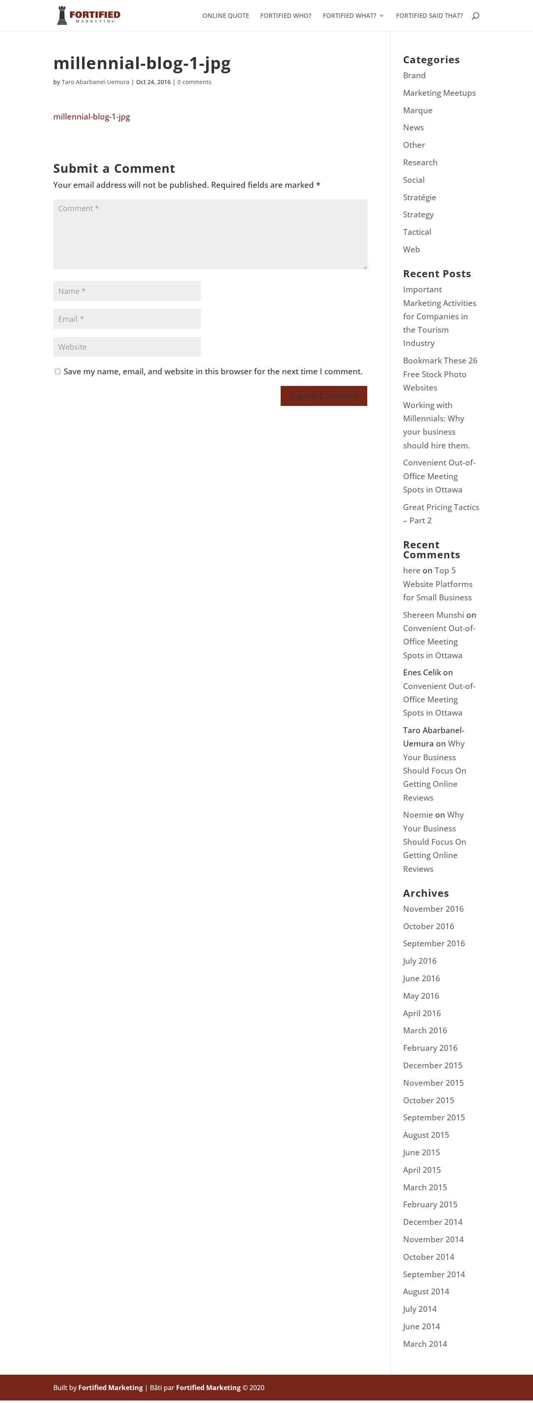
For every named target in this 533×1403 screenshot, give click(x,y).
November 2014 (433, 1239)
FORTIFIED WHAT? (349, 16)
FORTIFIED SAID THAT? (429, 16)
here (412, 570)
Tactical (417, 231)
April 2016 (422, 1013)
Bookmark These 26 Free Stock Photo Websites (440, 374)
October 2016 (428, 926)
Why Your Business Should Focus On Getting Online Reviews (434, 770)
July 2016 (420, 960)
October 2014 (428, 1256)
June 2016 (421, 978)
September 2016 (434, 943)
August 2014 (426, 1291)
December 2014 (433, 1221)
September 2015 (434, 1117)
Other (414, 144)
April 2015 (422, 1169)
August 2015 (426, 1134)
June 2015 (421, 1152)
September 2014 (434, 1274)
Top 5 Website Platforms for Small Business (438, 584)
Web (411, 249)
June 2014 (421, 1326)
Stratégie (419, 197)
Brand (414, 75)
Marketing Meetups (439, 92)
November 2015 (433, 1082)
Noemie (418, 814)
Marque (418, 110)
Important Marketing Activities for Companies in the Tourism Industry (439, 316)
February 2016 (430, 1047)
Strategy (418, 214)
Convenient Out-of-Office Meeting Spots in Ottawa (439, 476)
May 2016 (421, 995)
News (413, 127)
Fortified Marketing (110, 1387)
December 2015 (433, 1065)
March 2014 (425, 1343)
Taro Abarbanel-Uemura (96, 82)
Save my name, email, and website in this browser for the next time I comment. (213, 371)
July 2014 (420, 1308)
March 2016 (425, 1030)
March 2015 (425, 1187)
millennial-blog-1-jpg (91, 116)
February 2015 (430, 1204)
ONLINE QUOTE (225, 16)
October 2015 (428, 1100)
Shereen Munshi (433, 614)
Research (420, 162)
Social (414, 179)
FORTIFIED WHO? (285, 16)
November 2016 (433, 908)
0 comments (194, 82)
